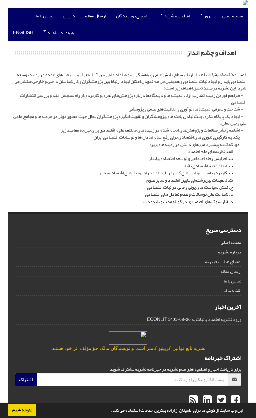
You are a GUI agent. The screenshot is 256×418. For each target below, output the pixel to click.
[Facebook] (234, 400)
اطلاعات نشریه (177, 15)
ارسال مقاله (95, 15)
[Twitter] (220, 400)
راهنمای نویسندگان (133, 15)
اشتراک (26, 379)
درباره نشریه (229, 251)
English (23, 32)
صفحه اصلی (232, 15)
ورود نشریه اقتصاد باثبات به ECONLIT (194, 319)
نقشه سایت (231, 290)
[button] (109, 411)
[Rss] (193, 400)
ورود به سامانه (60, 32)
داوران (69, 15)
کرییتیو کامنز (159, 348)
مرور (207, 15)
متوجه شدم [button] (22, 410)
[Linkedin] (206, 400)
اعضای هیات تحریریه (223, 261)
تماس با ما (44, 15)
